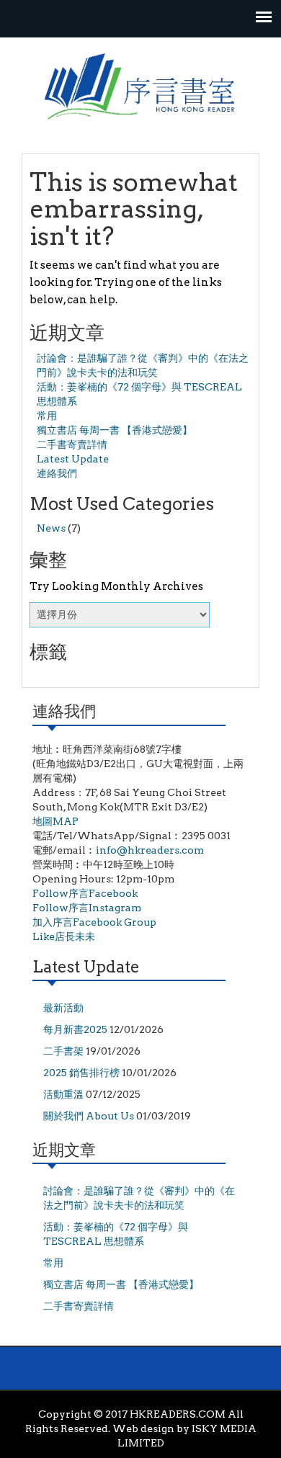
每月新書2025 (75, 1029)
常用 (47, 415)
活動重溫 (63, 1094)
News (51, 528)
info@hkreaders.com (150, 850)
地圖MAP (55, 821)
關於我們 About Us (88, 1116)
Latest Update (73, 459)
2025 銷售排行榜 (81, 1072)
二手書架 (63, 1051)
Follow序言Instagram (86, 907)
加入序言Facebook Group (94, 922)
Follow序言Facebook (85, 893)
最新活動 (63, 1008)
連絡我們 (57, 473)
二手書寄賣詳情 (72, 444)
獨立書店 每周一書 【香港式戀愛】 (114, 430)
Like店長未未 (63, 936)
